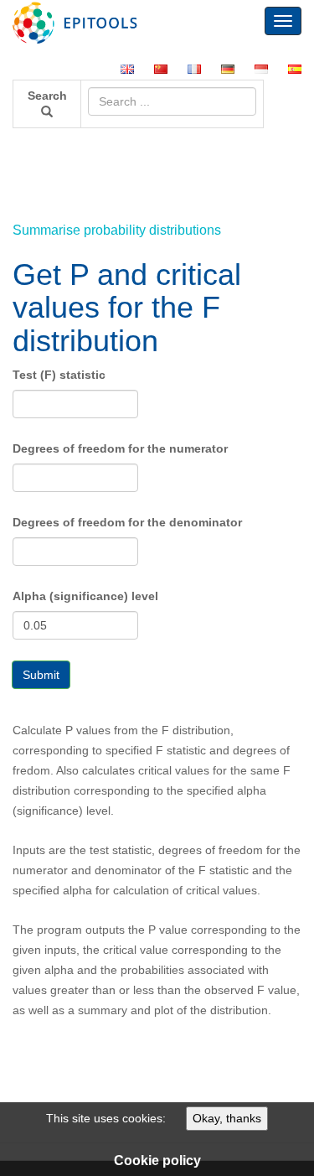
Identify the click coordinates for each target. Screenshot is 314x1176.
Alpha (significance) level (85, 596)
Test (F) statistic (59, 374)
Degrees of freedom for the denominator (127, 522)
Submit (41, 674)
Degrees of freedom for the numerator (120, 448)
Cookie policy (157, 1160)
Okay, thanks (227, 1118)
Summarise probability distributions (117, 230)
